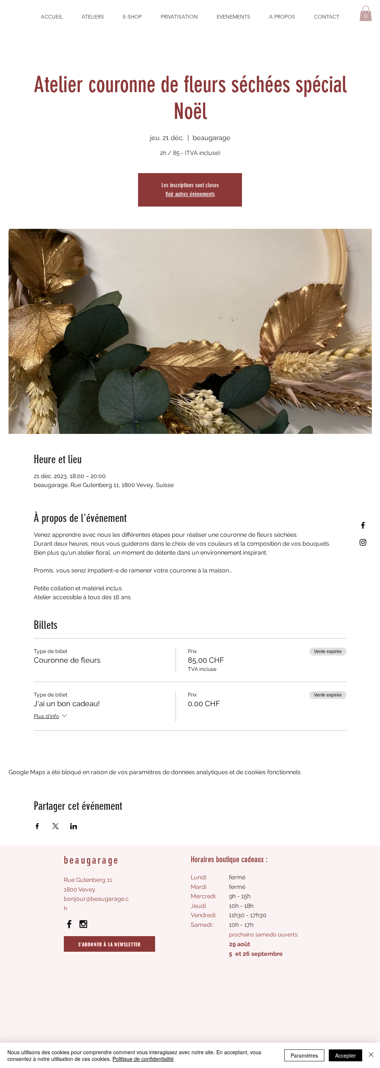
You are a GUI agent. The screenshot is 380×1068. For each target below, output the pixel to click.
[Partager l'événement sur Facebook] (37, 826)
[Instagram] (362, 542)
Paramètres (304, 1055)
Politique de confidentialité (143, 1058)
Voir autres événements (190, 194)
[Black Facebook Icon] (69, 924)
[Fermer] (371, 1055)
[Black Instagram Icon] (83, 924)
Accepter (345, 1055)
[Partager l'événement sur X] (55, 826)
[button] (365, 13)
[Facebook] (362, 525)
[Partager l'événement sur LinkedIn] (73, 826)
